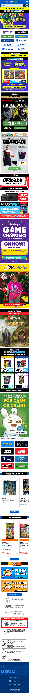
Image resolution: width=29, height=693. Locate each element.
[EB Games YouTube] (13, 671)
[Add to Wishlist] (17, 480)
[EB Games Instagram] (6, 671)
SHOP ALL (14, 511)
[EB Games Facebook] (2, 671)
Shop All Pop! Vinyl (14, 594)
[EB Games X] (9, 671)
